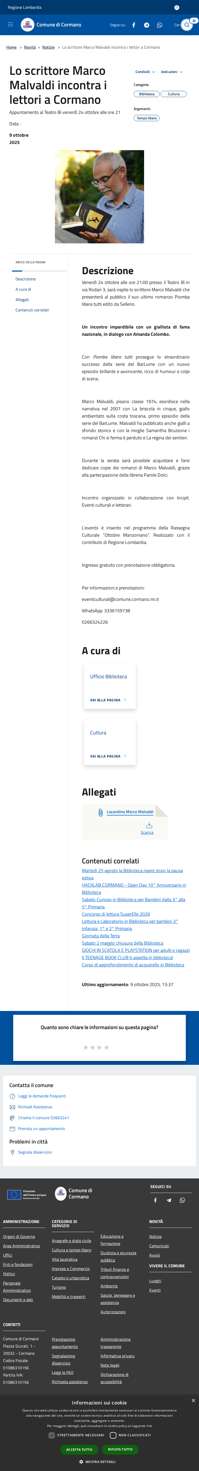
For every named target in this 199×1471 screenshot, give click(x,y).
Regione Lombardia (24, 7)
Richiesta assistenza (70, 1382)
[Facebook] (131, 24)
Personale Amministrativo (17, 1286)
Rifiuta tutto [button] (120, 1449)
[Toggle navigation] (10, 24)
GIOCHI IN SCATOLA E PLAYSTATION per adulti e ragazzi (136, 950)
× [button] (193, 1401)
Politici (9, 1274)
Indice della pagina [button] (30, 262)
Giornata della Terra (101, 935)
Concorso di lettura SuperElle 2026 (116, 914)
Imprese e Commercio (71, 1268)
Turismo (59, 1287)
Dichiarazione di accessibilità (115, 1378)
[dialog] (99, 1433)
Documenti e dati (18, 1300)
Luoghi (155, 1281)
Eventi (155, 1290)
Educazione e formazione (112, 1240)
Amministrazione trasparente (116, 1343)
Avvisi (154, 1255)
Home (11, 47)
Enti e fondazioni (18, 1264)
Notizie (48, 47)
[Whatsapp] (157, 24)
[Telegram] (144, 24)
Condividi (143, 72)
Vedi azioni (169, 72)
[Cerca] (188, 25)
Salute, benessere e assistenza (118, 1299)
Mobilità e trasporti (69, 1296)
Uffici (7, 1255)
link (149, 1426)
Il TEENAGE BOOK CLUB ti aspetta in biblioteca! (127, 957)
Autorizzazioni (113, 1312)
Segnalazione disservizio (63, 1359)
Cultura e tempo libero (71, 1250)
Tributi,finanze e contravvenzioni (115, 1273)
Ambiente (109, 1286)
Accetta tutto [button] (79, 1449)
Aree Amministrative (21, 1246)
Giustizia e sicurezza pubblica (118, 1256)
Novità (30, 47)
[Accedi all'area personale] (177, 8)
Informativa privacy (118, 1356)
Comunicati (159, 1246)
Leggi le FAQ (63, 1372)
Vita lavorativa (64, 1259)
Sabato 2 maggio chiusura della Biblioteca (122, 943)
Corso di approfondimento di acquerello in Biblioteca (133, 964)
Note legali (110, 1365)
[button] (99, 1462)
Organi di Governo (19, 1236)
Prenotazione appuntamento (65, 1343)
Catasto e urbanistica (70, 1278)
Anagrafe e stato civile (71, 1240)
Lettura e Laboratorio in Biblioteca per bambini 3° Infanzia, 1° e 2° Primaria (130, 925)
